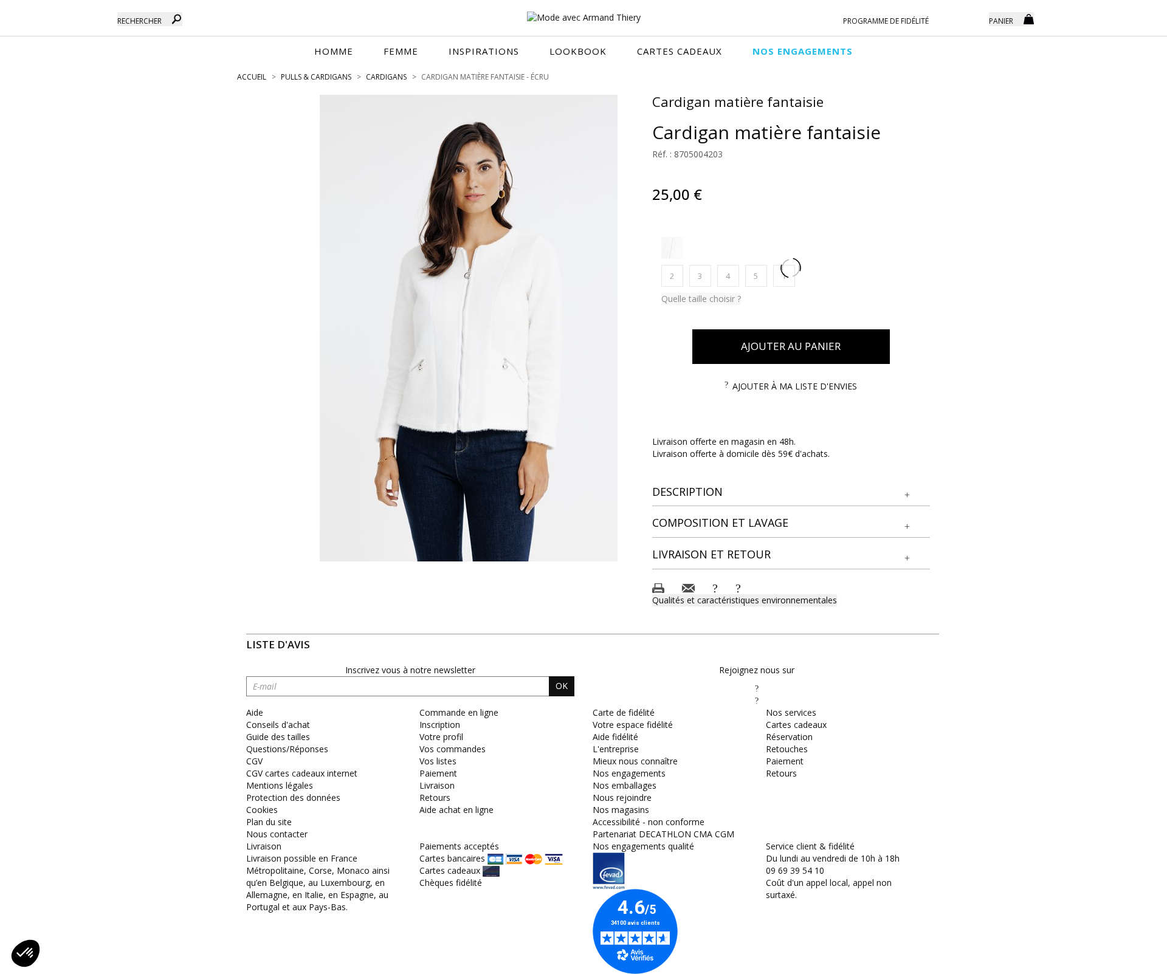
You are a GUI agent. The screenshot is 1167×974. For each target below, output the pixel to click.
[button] (791, 492)
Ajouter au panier (791, 346)
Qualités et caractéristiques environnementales (744, 600)
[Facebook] (757, 688)
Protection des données (293, 797)
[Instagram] (757, 700)
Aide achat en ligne (456, 809)
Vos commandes (452, 749)
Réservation (789, 737)
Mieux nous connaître (635, 761)
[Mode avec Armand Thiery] (583, 12)
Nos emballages (624, 785)
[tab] (791, 492)
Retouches (787, 749)
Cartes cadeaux (796, 724)
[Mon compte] (970, 18)
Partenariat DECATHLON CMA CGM (663, 834)
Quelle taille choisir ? (701, 298)
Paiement (438, 773)
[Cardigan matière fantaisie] (469, 328)
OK (562, 685)
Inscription (439, 724)
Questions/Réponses (287, 749)
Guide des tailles (278, 737)
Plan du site (269, 822)
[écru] (672, 248)
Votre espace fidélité (633, 724)
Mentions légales (279, 785)
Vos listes (437, 761)
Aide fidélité (615, 737)
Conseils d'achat (278, 724)
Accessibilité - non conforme (648, 822)
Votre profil (441, 737)
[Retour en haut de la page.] (1124, 958)
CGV (254, 761)
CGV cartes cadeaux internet (301, 773)
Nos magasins (621, 809)
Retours (434, 797)
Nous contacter (277, 834)
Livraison (437, 785)
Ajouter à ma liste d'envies (794, 386)
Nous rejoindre (622, 797)
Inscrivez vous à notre (410, 670)
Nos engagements (629, 773)
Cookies (262, 809)
